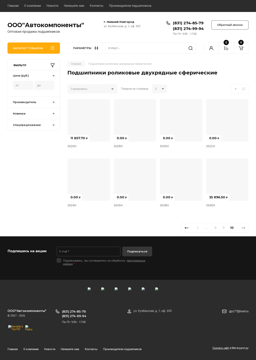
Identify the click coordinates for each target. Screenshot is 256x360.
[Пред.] (186, 228)
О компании (32, 5)
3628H (118, 146)
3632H (210, 146)
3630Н (164, 146)
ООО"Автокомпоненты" (45, 25)
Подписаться (137, 251)
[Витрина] (243, 88)
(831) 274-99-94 (188, 28)
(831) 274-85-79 (188, 23)
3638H (164, 205)
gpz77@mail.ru (239, 311)
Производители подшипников (130, 5)
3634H (71, 205)
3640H (210, 205)
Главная (13, 5)
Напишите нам (74, 5)
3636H (118, 205)
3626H (71, 146)
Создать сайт (221, 348)
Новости (52, 5)
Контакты (96, 5)
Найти (190, 48)
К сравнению (72, 104)
